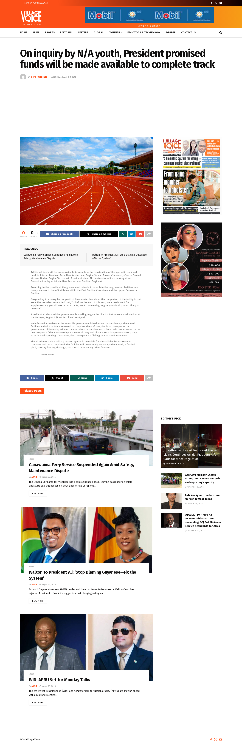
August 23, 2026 (48, 477)
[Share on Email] (140, 234)
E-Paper (171, 32)
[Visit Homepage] (31, 17)
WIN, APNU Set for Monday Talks (59, 679)
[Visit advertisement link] (191, 176)
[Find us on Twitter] (216, 3)
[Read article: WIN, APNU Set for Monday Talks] (86, 647)
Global (98, 32)
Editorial (66, 32)
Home (23, 32)
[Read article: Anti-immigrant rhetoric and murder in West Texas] (171, 501)
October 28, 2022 (194, 503)
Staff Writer (39, 76)
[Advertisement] (121, 106)
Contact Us (188, 32)
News (35, 32)
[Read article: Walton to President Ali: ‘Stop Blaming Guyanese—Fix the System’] (86, 540)
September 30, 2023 (174, 464)
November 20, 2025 (195, 487)
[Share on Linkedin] (132, 234)
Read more (39, 493)
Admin (35, 477)
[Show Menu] (220, 18)
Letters (83, 32)
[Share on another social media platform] (149, 234)
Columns (114, 32)
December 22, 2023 (195, 531)
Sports (50, 32)
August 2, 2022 (59, 76)
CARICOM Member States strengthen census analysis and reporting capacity (202, 478)
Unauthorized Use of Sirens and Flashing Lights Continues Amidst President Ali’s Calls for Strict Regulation (191, 455)
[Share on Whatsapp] (123, 234)
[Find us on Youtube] (221, 3)
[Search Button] (220, 32)
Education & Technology (143, 32)
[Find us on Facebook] (211, 3)
